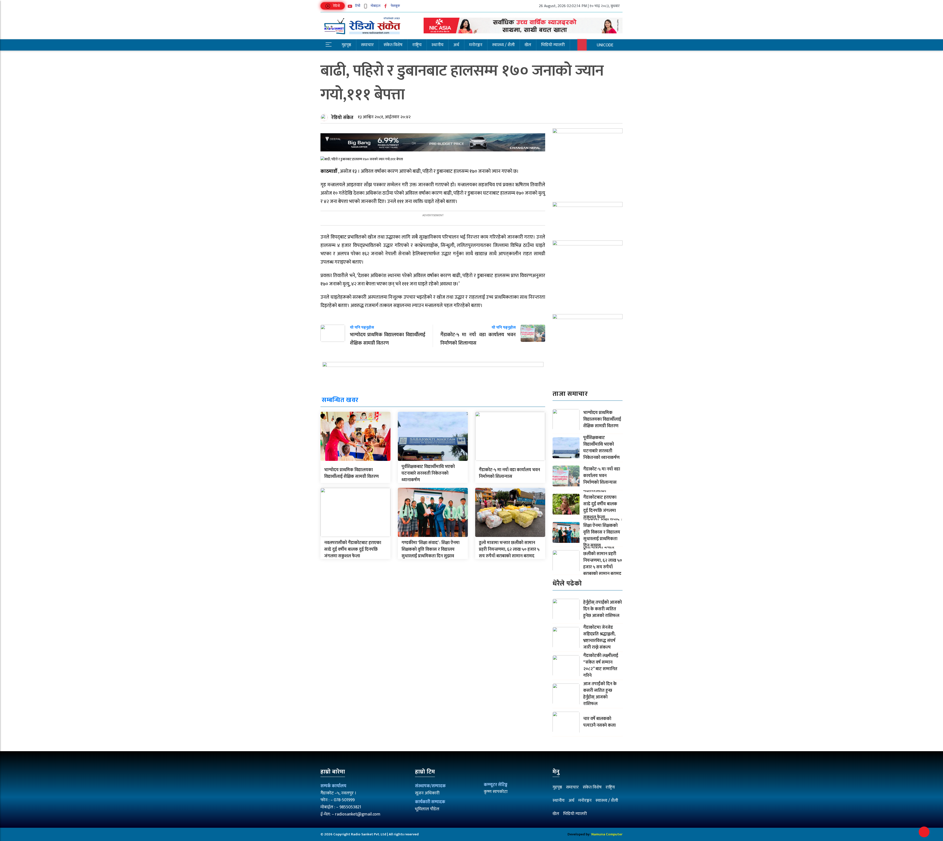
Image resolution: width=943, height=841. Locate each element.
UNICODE (605, 45)
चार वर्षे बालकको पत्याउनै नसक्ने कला (599, 722)
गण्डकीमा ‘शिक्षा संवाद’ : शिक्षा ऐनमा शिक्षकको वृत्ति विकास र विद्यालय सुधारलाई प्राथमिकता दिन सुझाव (430, 549)
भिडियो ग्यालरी (553, 45)
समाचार (367, 45)
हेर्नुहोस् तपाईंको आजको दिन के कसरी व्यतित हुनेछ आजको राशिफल (602, 609)
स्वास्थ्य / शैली (503, 45)
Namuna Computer (607, 834)
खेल (528, 45)
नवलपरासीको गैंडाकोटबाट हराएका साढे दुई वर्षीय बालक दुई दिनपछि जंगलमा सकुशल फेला (352, 549)
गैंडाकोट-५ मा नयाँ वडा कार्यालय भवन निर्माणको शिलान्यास (509, 473)
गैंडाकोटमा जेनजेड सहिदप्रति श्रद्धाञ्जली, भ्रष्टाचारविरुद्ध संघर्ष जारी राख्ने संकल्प (599, 637)
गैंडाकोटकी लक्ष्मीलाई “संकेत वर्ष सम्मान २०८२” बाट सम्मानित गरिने (600, 665)
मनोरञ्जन (475, 45)
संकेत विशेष (393, 45)
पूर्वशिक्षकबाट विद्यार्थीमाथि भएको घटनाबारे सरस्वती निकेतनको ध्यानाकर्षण (428, 473)
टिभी (357, 6)
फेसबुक (395, 6)
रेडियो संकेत (342, 117)
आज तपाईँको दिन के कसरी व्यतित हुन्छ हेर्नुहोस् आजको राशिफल (600, 694)
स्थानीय (437, 45)
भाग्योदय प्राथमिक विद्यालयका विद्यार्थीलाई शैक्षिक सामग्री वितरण (351, 473)
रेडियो (336, 6)
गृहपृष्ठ (346, 45)
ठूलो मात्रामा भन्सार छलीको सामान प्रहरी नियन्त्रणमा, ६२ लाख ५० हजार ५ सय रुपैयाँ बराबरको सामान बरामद (509, 549)
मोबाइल (375, 6)
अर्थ (456, 45)
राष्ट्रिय (417, 45)
